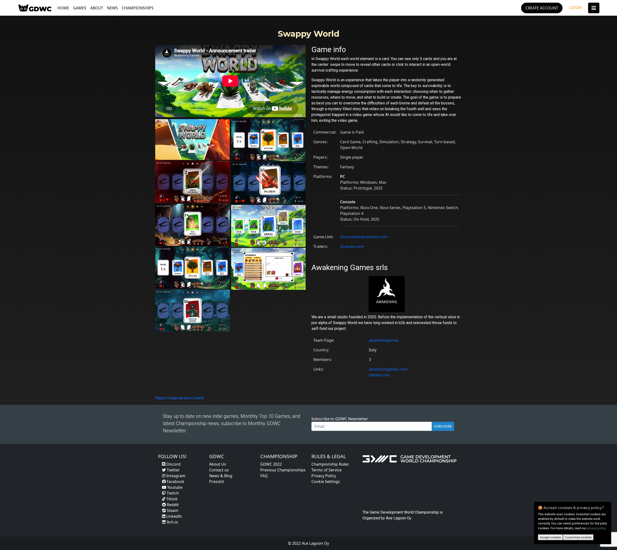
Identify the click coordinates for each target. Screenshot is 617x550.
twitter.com (379, 375)
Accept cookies (550, 537)
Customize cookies (578, 537)
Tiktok (171, 499)
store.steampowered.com (363, 236)
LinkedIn (173, 516)
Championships (138, 8)
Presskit (216, 481)
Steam (172, 510)
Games (79, 8)
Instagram (175, 475)
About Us (217, 464)
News (112, 8)
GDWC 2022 (271, 464)
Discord (173, 464)
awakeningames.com (388, 369)
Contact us (219, 470)
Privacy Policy (323, 475)
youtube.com (352, 246)
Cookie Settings (325, 481)
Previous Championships (283, 470)
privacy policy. (596, 528)
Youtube (174, 487)
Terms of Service (326, 470)
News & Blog (220, 475)
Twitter (173, 470)
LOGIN (575, 7)
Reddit (172, 504)
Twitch (172, 493)
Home (63, 8)
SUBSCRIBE (443, 426)
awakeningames (384, 340)
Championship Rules (330, 464)
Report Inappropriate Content (179, 398)
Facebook (175, 481)
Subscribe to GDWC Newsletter (339, 418)
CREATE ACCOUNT (541, 8)
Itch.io (172, 522)
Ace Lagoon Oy (398, 518)
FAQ (264, 475)
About (96, 8)
